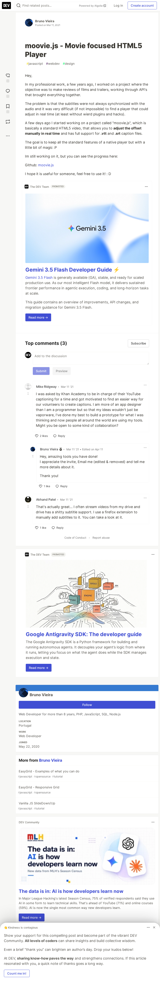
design (69, 64)
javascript (35, 64)
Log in (118, 5)
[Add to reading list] (8, 108)
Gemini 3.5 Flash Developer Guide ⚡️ (72, 269)
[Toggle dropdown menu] (146, 186)
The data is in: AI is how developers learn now (71, 891)
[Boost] (8, 122)
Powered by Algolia (91, 5)
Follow (87, 705)
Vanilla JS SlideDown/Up (36, 805)
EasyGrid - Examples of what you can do (48, 773)
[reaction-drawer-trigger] (8, 77)
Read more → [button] (38, 317)
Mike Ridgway (46, 387)
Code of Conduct (75, 537)
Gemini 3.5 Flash (39, 277)
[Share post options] (8, 136)
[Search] (18, 5)
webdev (53, 64)
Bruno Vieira (44, 21)
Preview (62, 371)
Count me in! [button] (16, 973)
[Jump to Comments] (8, 93)
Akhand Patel (46, 499)
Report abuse (101, 537)
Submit (41, 371)
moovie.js (46, 165)
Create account (142, 5)
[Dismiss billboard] (154, 927)
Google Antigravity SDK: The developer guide (84, 634)
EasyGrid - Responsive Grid (38, 789)
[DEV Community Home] (6, 5)
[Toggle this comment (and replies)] (28, 393)
